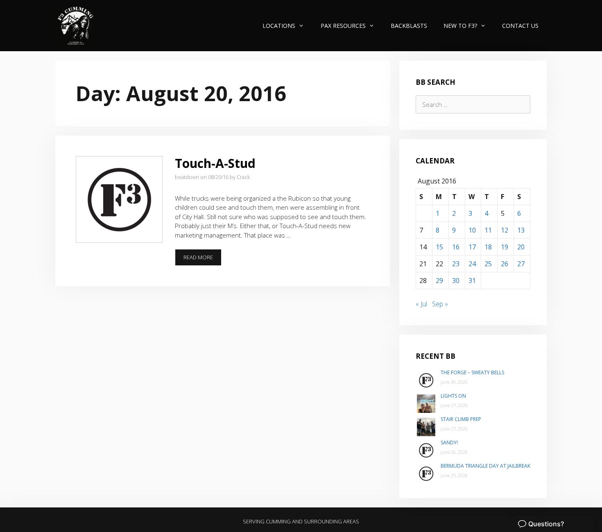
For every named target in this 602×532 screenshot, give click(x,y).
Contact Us (520, 25)
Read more (202, 259)
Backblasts (409, 25)
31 (472, 280)
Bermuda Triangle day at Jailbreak (485, 465)
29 (439, 280)
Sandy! (449, 442)
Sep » (440, 303)
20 (521, 246)
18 (488, 246)
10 (472, 230)
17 (472, 246)
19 (504, 246)
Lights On (453, 395)
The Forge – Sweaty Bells (472, 372)
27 (521, 263)
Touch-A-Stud (215, 163)
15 (439, 246)
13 (521, 230)
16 (455, 246)
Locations (279, 25)
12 (504, 230)
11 (488, 230)
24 (472, 263)
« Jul (421, 303)
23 (455, 263)
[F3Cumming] (76, 25)
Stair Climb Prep (461, 419)
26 (504, 263)
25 (488, 263)
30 (455, 280)
